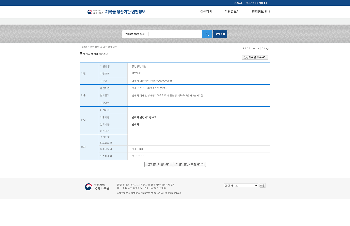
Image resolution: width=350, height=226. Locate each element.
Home (83, 47)
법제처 (135, 124)
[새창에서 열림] (255, 58)
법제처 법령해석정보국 (144, 117)
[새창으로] (257, 3)
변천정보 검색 (97, 47)
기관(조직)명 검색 (135, 34)
